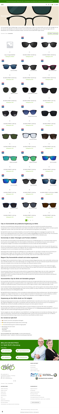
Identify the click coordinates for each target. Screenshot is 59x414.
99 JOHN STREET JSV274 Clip (49, 77)
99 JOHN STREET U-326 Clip (10, 123)
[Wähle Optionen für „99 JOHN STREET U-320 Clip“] (10, 167)
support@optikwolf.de (24, 350)
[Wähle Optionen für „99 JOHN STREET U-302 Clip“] (49, 213)
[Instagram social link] (15, 381)
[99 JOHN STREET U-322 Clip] (29, 136)
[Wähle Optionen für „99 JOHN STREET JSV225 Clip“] (10, 98)
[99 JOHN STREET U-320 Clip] (10, 159)
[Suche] (46, 4)
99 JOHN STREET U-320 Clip (10, 169)
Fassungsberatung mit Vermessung (37, 397)
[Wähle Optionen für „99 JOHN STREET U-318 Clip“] (49, 167)
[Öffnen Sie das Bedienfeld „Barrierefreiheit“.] (2, 411)
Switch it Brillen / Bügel (34, 370)
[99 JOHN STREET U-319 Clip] (29, 159)
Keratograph (32, 390)
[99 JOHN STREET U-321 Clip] (49, 136)
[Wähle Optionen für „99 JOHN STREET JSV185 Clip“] (29, 52)
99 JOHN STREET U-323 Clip (10, 146)
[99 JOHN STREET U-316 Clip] (29, 182)
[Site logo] (2, 4)
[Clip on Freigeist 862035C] (10, 45)
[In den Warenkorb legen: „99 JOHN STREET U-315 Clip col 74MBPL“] (49, 190)
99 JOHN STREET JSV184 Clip (49, 54)
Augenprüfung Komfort (34, 392)
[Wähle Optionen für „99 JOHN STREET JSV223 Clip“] (29, 98)
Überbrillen (3, 275)
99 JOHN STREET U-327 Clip (49, 100)
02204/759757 (7, 350)
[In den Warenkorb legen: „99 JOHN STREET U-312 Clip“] (10, 213)
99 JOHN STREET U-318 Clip (49, 169)
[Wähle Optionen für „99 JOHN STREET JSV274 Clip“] (49, 75)
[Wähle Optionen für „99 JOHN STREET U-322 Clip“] (29, 144)
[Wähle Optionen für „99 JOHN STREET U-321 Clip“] (49, 144)
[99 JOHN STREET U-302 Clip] (49, 205)
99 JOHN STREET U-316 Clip (29, 192)
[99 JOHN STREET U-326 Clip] (10, 113)
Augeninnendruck (33, 388)
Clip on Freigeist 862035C (9, 54)
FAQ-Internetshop (4, 402)
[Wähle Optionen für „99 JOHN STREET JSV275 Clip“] (29, 75)
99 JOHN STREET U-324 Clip (49, 123)
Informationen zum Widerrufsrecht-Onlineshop (10, 404)
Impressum (3, 399)
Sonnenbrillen (35, 233)
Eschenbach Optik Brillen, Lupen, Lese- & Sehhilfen (40, 399)
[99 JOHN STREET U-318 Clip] (49, 159)
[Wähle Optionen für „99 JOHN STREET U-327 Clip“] (49, 98)
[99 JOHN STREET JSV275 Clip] (29, 68)
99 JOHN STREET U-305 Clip (29, 215)
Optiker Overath (4, 390)
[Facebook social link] (14, 381)
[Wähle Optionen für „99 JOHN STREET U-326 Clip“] (10, 121)
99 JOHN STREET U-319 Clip (29, 169)
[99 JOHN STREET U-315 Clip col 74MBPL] (49, 182)
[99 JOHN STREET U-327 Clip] (49, 90)
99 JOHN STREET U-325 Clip (29, 123)
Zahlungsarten (4, 395)
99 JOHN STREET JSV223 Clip (29, 100)
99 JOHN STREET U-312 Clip (10, 215)
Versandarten (3, 393)
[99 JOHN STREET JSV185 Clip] (29, 45)
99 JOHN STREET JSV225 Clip (9, 100)
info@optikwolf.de (23, 357)
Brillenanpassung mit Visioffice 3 (44, 308)
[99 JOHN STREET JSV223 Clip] (29, 90)
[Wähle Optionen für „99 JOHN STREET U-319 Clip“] (29, 167)
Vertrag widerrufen (35, 402)
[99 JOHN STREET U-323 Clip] (10, 136)
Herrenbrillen (33, 367)
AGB (1, 397)
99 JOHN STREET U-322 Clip (29, 146)
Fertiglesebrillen (7, 331)
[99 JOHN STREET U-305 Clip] (29, 205)
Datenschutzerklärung (5, 400)
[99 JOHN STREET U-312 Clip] (10, 205)
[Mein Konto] (49, 4)
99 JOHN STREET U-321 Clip (49, 146)
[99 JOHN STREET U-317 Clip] (10, 182)
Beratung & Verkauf (34, 393)
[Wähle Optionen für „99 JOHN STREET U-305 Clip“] (29, 213)
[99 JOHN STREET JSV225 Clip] (10, 90)
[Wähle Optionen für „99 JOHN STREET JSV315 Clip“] (10, 75)
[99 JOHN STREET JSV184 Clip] (49, 45)
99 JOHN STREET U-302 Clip (49, 215)
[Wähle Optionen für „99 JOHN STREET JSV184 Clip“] (49, 52)
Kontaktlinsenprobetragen (35, 395)
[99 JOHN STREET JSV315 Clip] (10, 68)
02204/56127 (7, 357)
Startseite (3, 33)
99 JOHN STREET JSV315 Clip (9, 77)
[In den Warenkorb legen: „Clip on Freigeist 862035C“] (10, 52)
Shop (6, 33)
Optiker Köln (3, 392)
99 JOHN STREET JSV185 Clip (29, 54)
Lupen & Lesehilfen (34, 369)
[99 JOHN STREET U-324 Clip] (49, 113)
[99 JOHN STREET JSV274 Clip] (49, 68)
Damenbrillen (33, 365)
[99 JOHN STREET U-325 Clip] (29, 113)
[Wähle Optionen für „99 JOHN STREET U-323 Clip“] (10, 144)
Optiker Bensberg (4, 388)
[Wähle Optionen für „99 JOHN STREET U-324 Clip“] (49, 121)
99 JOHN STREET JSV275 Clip (29, 77)
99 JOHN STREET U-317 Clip (10, 192)
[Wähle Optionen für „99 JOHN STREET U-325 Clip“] (29, 121)
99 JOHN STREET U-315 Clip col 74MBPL (49, 192)
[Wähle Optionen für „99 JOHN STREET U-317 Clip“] (10, 190)
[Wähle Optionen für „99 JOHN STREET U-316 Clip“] (29, 190)
